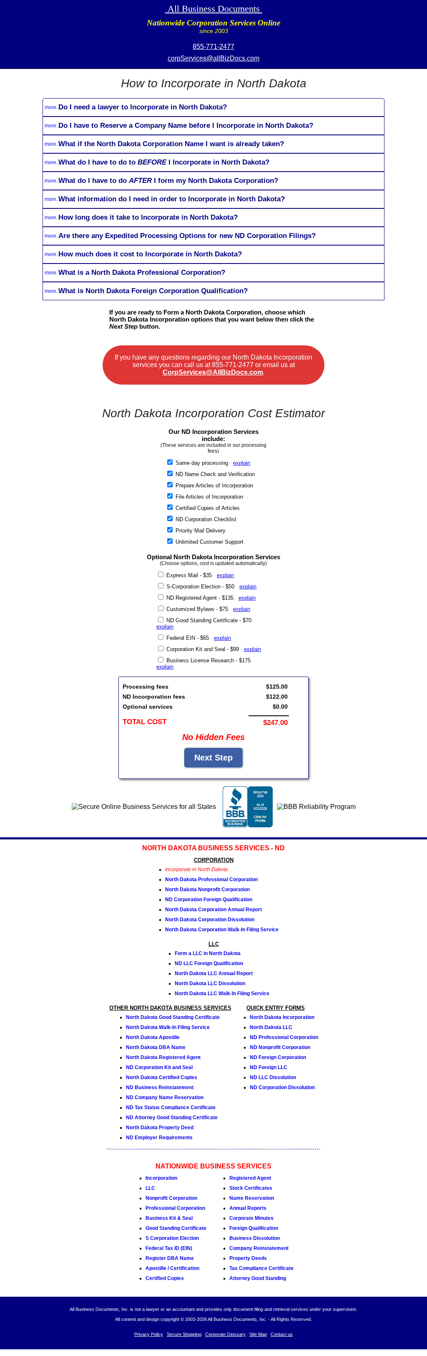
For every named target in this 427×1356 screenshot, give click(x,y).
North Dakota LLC (271, 1027)
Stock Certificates (250, 1188)
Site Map (258, 1334)
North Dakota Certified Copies (161, 1077)
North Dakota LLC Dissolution (210, 983)
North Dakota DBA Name (156, 1047)
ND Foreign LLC (268, 1067)
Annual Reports (247, 1208)
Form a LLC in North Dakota (208, 953)
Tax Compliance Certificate (261, 1268)
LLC (150, 1188)
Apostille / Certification (172, 1268)
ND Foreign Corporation (278, 1057)
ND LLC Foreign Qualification (209, 963)
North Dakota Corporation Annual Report (213, 909)
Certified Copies (165, 1278)
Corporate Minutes (251, 1218)
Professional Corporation (175, 1208)
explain (241, 463)
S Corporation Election (172, 1238)
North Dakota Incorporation (282, 1017)
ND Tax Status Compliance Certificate (171, 1107)
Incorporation (161, 1178)
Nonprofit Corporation (171, 1198)
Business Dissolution (254, 1238)
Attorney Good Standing (257, 1278)
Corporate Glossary (225, 1334)
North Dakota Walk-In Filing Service (168, 1027)
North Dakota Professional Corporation (211, 879)
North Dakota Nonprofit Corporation (207, 889)
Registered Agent (250, 1178)
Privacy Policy (148, 1334)
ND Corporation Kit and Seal (159, 1067)
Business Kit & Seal (169, 1218)
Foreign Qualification (253, 1228)
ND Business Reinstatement (159, 1087)
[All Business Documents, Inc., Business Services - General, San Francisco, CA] (248, 825)
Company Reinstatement (259, 1248)
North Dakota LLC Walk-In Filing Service (222, 993)
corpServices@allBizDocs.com (213, 58)
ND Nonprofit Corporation (280, 1047)
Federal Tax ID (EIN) (169, 1248)
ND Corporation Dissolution (282, 1087)
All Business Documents (213, 8)
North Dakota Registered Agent (163, 1057)
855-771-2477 (213, 46)
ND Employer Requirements (159, 1138)
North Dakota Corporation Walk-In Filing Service (222, 930)
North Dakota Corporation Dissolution (209, 920)
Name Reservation (251, 1198)
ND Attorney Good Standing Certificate (172, 1117)
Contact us (282, 1334)
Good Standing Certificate (176, 1228)
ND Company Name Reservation (164, 1097)
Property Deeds (248, 1258)
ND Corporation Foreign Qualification (208, 899)
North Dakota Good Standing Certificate (173, 1017)
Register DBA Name (170, 1258)
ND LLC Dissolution (273, 1077)
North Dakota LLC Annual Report (214, 973)
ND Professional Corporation (284, 1037)
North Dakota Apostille (153, 1037)
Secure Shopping (184, 1334)
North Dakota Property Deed (159, 1127)
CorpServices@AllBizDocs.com (213, 372)
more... (52, 107)
